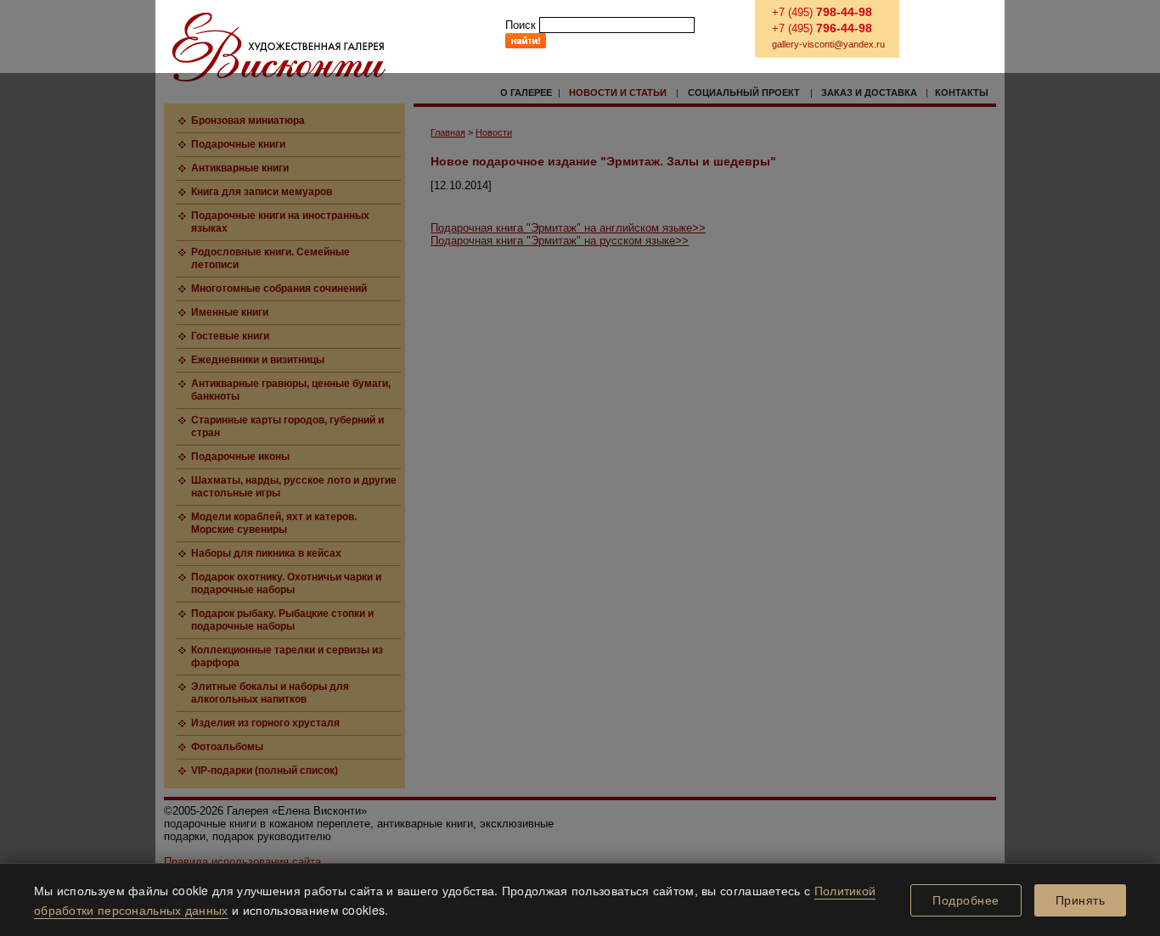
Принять (1081, 900)
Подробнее (966, 900)
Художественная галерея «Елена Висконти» (279, 47)
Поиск (520, 25)
